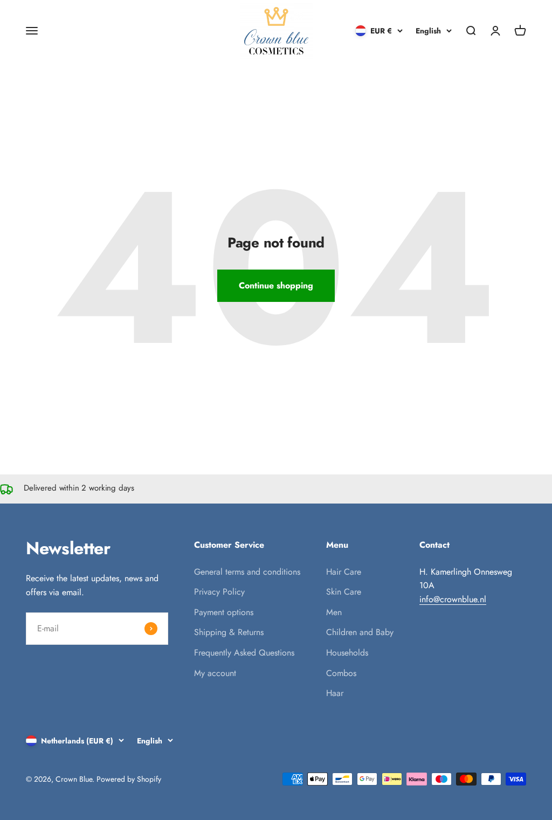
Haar (334, 693)
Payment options (223, 612)
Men (334, 612)
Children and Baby (360, 632)
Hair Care (343, 572)
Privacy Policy (219, 591)
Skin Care (343, 591)
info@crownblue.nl (452, 599)
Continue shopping (276, 285)
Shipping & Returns (229, 632)
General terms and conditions (247, 572)
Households (347, 652)
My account (215, 673)
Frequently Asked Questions (244, 652)
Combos (341, 673)
